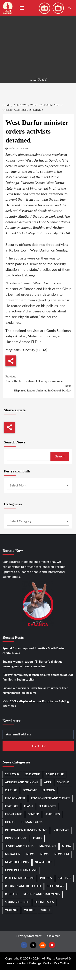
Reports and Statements (41, 894)
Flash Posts (47, 806)
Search (60, 456)
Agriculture (55, 774)
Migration (12, 854)
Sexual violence (17, 902)
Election (48, 790)
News (30, 854)
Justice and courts (19, 846)
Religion (11, 894)
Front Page (13, 814)
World (29, 910)
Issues (37, 838)
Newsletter (43, 862)
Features (11, 806)
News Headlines (17, 862)
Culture (11, 790)
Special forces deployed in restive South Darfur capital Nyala (34, 651)
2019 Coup (12, 774)
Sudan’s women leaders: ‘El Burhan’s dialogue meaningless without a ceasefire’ (32, 664)
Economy (30, 790)
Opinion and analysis (21, 870)
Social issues (44, 902)
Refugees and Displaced (23, 886)
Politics (46, 878)
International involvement (26, 830)
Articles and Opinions (21, 782)
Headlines (52, 814)
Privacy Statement (29, 935)
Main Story (47, 846)
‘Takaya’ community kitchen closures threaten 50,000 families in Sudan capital (38, 677)
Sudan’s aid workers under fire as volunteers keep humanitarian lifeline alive (35, 690)
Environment (15, 798)
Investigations (16, 838)
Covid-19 (63, 782)
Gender (33, 814)
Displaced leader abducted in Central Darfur (42, 388)
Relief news (55, 886)
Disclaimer (52, 935)
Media (66, 846)
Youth (45, 910)
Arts (47, 782)
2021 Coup (32, 774)
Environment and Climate (50, 798)
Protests (64, 878)
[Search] (69, 7)
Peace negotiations (19, 878)
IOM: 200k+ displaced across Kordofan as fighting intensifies (36, 704)
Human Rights (31, 822)
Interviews (61, 830)
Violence (11, 910)
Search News (14, 442)
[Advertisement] (38, 38)
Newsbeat (61, 854)
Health (10, 822)
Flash (28, 806)
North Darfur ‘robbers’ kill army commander (34, 379)
